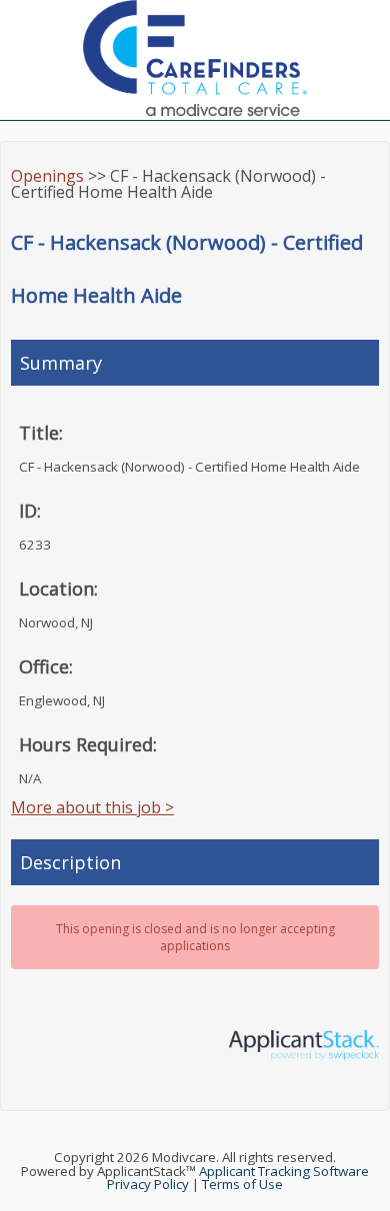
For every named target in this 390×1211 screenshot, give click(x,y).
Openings (47, 176)
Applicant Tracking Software (284, 1171)
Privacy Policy (148, 1184)
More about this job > (92, 807)
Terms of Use (242, 1184)
